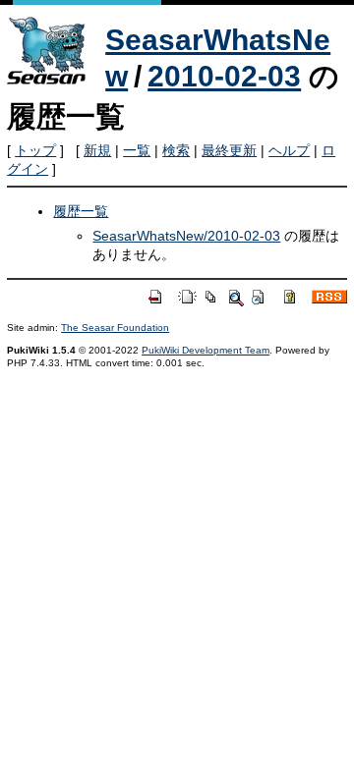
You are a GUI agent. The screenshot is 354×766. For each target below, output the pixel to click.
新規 (97, 150)
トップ (35, 150)
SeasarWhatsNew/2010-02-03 (186, 236)
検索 (176, 150)
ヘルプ (289, 150)
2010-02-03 (224, 76)
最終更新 (229, 150)
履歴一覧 (80, 211)
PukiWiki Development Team (205, 350)
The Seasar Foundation (115, 327)
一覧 (136, 150)
